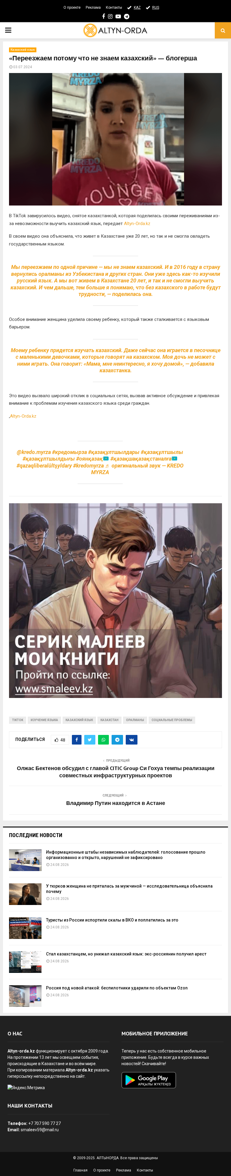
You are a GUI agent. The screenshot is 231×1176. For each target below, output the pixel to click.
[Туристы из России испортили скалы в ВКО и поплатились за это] (25, 928)
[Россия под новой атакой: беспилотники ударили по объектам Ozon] (25, 996)
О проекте (72, 7)
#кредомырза (69, 452)
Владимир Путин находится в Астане (115, 803)
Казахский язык (23, 49)
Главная (80, 1170)
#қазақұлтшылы (162, 452)
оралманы (135, 720)
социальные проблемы (172, 720)
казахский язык (79, 720)
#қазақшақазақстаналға (140, 458)
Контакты (114, 7)
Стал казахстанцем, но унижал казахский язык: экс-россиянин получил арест (126, 954)
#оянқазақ (89, 458)
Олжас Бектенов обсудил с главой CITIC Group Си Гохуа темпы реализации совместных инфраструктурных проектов (115, 772)
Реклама (93, 7)
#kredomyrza (88, 465)
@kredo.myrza (34, 452)
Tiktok (17, 720)
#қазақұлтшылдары (114, 452)
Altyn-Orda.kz (137, 223)
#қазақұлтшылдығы (49, 458)
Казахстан (109, 720)
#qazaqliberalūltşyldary (44, 465)
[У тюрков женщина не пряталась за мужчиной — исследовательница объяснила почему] (25, 894)
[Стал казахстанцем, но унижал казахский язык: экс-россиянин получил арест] (25, 962)
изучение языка (44, 720)
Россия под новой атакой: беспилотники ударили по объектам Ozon (117, 988)
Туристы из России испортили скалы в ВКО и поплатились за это (112, 920)
